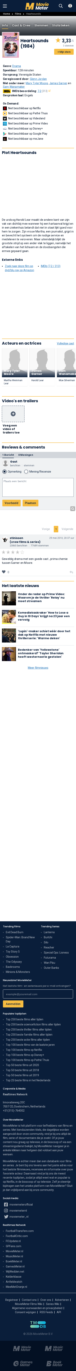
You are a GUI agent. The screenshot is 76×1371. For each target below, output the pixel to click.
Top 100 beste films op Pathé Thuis (27, 1060)
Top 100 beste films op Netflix (24, 1049)
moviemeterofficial (21, 1204)
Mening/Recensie (40, 471)
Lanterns (49, 932)
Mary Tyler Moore (37, 83)
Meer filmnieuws (38, 667)
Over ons (45, 1299)
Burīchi (48, 937)
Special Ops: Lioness (56, 952)
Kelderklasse (13, 1276)
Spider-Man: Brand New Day (20, 939)
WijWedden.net (15, 1271)
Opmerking (14, 471)
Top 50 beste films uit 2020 (22, 1065)
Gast (13, 462)
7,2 (43, 91)
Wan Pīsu (49, 962)
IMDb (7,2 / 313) (50, 266)
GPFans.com (13, 1246)
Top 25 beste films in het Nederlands (28, 1080)
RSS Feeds (46, 1312)
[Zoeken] (60, 6)
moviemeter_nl (18, 1216)
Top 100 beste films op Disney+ (25, 1054)
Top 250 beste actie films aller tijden (28, 1039)
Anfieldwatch (14, 1281)
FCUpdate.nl (13, 1241)
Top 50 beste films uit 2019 (22, 1075)
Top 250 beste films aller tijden (24, 1019)
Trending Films (11, 926)
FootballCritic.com (17, 1236)
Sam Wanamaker (14, 86)
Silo (46, 942)
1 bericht (8, 454)
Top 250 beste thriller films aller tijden (29, 1029)
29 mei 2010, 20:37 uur (61, 538)
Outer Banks (51, 967)
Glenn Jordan (38, 78)
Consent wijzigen (25, 1312)
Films (18, 13)
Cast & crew (21, 25)
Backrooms (13, 966)
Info (5, 25)
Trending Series (50, 926)
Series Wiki (52, 1304)
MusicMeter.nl (14, 1256)
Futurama (50, 957)
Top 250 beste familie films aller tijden (29, 1034)
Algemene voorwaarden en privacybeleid (37, 1308)
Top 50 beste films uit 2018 (22, 1070)
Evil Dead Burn (14, 932)
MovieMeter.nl (14, 1251)
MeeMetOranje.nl (16, 1286)
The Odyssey (14, 961)
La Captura (12, 946)
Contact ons (29, 1299)
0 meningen (25, 454)
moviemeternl (18, 1210)
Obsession (12, 956)
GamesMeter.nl (15, 1266)
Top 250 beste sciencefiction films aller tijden (33, 1024)
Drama (16, 66)
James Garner (58, 83)
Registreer (11, 1299)
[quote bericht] (71, 572)
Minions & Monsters (18, 971)
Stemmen (41, 25)
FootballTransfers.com (20, 1230)
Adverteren (62, 1299)
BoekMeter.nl (14, 1261)
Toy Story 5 (13, 951)
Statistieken (60, 25)
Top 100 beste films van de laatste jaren (30, 1044)
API (59, 1312)
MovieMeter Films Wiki (28, 1304)
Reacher (49, 947)
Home (6, 13)
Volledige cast (65, 343)
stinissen (16, 538)
